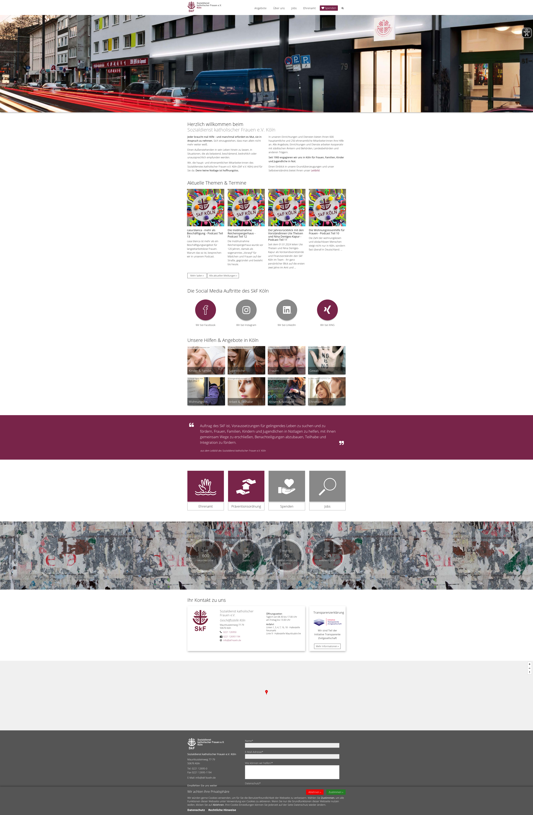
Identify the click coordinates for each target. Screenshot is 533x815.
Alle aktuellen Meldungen (222, 275)
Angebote (260, 8)
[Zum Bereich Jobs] (327, 493)
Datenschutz (196, 810)
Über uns (279, 8)
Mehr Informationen (326, 646)
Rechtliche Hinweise (222, 810)
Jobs (294, 8)
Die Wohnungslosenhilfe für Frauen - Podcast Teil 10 (327, 231)
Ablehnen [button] (313, 792)
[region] (266, 695)
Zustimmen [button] (335, 792)
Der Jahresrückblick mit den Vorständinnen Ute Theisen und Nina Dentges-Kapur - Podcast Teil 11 (286, 235)
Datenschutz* (253, 783)
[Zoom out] (530, 668)
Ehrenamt (309, 8)
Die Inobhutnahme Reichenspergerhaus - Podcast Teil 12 (241, 233)
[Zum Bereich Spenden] (286, 493)
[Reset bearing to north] (530, 672)
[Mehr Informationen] (266, 63)
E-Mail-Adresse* (254, 752)
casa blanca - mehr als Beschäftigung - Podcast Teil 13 (205, 233)
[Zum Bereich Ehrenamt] (205, 493)
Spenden (330, 8)
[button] (343, 8)
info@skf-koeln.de (206, 777)
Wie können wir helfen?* (259, 763)
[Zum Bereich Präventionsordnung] (246, 493)
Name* (249, 740)
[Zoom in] (530, 664)
